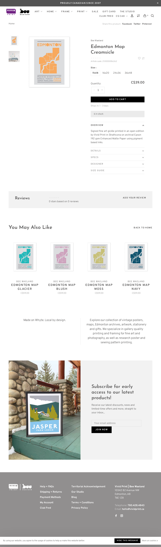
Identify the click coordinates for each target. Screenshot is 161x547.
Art (37, 11)
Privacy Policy (79, 508)
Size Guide (98, 170)
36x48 (128, 73)
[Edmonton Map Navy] (136, 256)
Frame (65, 11)
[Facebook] (116, 516)
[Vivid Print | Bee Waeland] (20, 487)
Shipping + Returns (51, 492)
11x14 (95, 73)
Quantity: (96, 83)
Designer (97, 164)
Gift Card (109, 11)
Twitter (137, 24)
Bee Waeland (97, 40)
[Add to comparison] (143, 58)
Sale (95, 11)
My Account (46, 502)
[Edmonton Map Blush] (62, 256)
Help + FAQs (47, 486)
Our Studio (77, 492)
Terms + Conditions (82, 502)
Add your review (134, 198)
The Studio (127, 11)
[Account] (132, 16)
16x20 (105, 73)
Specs (95, 157)
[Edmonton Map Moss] (99, 256)
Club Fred (45, 508)
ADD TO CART (117, 99)
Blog (74, 497)
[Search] (153, 16)
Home (50, 11)
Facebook (127, 24)
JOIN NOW (101, 429)
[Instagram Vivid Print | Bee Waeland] (121, 516)
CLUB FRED (106, 16)
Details (96, 151)
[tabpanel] (49, 62)
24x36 (117, 73)
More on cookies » (150, 540)
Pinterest (147, 24)
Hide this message (127, 540)
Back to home (143, 227)
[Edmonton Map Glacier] (25, 256)
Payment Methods (50, 497)
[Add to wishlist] (139, 58)
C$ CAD (121, 16)
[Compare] (139, 16)
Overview (97, 125)
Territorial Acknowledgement (88, 486)
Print (81, 11)
